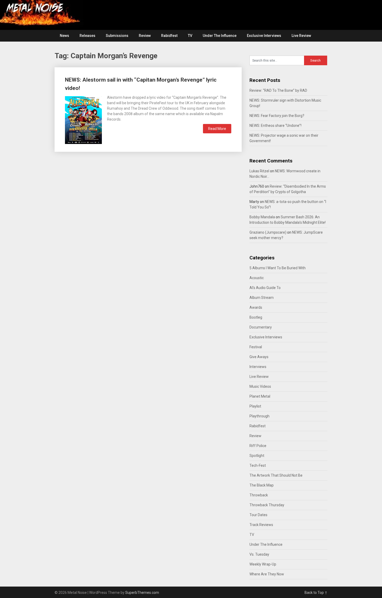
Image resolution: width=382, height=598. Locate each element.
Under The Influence (219, 36)
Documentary (260, 327)
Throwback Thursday (266, 505)
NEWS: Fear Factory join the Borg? (276, 116)
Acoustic (256, 278)
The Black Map (261, 485)
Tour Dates (258, 515)
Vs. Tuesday (259, 554)
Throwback (258, 495)
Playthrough (259, 416)
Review (145, 36)
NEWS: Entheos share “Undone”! (275, 125)
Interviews (257, 367)
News (64, 36)
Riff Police (257, 446)
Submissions (117, 36)
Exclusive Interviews (264, 36)
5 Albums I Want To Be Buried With (277, 268)
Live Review (301, 36)
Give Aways (258, 357)
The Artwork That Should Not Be (275, 475)
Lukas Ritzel (259, 171)
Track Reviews (261, 525)
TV (190, 36)
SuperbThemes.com (142, 592)
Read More (217, 129)
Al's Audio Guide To (265, 288)
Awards (255, 307)
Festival (255, 347)
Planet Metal (259, 396)
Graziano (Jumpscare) (267, 232)
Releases (87, 36)
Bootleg (255, 317)
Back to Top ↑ (316, 592)
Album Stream (261, 297)
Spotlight (256, 456)
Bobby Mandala (262, 217)
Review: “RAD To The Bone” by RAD (278, 90)
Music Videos (260, 386)
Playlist (255, 406)
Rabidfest (169, 36)
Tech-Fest (257, 465)
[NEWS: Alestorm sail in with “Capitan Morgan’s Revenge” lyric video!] (83, 119)
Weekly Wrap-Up (262, 564)
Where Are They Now (266, 574)
